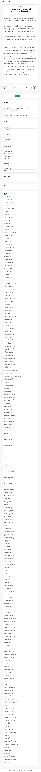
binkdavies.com (7, 450)
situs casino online (33, 80)
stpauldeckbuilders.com (9, 637)
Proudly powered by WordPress (14, 770)
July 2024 (6, 165)
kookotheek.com (7, 260)
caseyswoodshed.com (8, 567)
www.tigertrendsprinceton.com (10, 618)
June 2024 (6, 168)
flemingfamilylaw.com (8, 737)
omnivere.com (7, 214)
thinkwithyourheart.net (9, 315)
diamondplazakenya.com (9, 704)
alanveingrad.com (8, 514)
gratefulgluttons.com (8, 411)
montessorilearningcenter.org (10, 710)
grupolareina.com (7, 277)
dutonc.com (6, 504)
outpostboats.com (8, 406)
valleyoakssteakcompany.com (10, 565)
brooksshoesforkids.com (9, 583)
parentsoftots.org (7, 595)
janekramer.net (7, 496)
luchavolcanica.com (8, 541)
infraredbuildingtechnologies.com (11, 289)
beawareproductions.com (9, 478)
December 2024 (7, 153)
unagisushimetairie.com (9, 241)
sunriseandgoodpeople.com (9, 529)
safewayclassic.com (8, 229)
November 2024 (7, 156)
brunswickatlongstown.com (9, 493)
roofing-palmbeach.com (9, 304)
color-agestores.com (8, 400)
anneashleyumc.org (8, 634)
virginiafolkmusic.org (8, 378)
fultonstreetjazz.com (8, 272)
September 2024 (7, 161)
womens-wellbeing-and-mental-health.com (12, 376)
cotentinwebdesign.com (9, 280)
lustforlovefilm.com (8, 457)
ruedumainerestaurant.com (10, 466)
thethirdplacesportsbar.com (9, 687)
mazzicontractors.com (8, 686)
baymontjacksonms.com (9, 522)
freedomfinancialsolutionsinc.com (11, 627)
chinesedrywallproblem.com (10, 531)
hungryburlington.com (8, 492)
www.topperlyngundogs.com (10, 621)
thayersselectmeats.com (9, 585)
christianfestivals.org (8, 510)
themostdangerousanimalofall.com (11, 430)
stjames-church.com (8, 472)
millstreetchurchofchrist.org (9, 720)
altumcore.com (7, 579)
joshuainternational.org (9, 613)
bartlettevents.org (8, 274)
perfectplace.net (7, 388)
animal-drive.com (7, 580)
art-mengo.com (7, 499)
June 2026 (6, 129)
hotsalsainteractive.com (9, 206)
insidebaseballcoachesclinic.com (10, 717)
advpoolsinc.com (7, 561)
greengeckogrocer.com (8, 361)
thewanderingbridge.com (9, 487)
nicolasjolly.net (7, 459)
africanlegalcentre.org (8, 462)
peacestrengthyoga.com (9, 625)
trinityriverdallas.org (8, 387)
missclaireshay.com (8, 196)
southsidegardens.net (8, 683)
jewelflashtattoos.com (8, 242)
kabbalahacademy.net (8, 352)
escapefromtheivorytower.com (10, 299)
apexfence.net (7, 762)
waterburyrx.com (7, 559)
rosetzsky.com (7, 468)
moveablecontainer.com (9, 275)
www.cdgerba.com (8, 698)
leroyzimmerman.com (8, 734)
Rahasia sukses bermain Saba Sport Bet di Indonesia (14, 113)
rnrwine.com (6, 738)
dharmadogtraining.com (9, 749)
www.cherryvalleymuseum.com (10, 278)
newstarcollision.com (8, 355)
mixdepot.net (7, 671)
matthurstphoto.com (8, 714)
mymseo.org (6, 746)
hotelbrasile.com (7, 271)
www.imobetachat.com (8, 603)
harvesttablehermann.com (9, 291)
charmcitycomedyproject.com (10, 477)
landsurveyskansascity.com (9, 636)
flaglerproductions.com (9, 444)
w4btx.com (6, 349)
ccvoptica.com (7, 660)
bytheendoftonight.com (9, 408)
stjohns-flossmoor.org (8, 534)
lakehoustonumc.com (8, 607)
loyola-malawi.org (7, 403)
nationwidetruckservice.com (10, 544)
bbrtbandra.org (7, 245)
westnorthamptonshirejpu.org (10, 269)
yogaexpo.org (7, 393)
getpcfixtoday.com (8, 244)
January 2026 (7, 136)
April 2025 (6, 144)
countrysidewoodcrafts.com (9, 230)
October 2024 (7, 158)
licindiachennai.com (8, 202)
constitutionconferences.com (10, 571)
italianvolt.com (7, 327)
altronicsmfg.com (7, 218)
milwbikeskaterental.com (9, 520)
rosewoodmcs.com (8, 672)
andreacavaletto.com (8, 396)
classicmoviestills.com (8, 417)
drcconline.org (7, 556)
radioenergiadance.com (9, 259)
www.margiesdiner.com (9, 643)
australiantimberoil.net (9, 286)
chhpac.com (6, 747)
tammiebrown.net (8, 502)
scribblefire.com (7, 391)
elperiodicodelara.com (8, 199)
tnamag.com (6, 582)
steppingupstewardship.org (9, 659)
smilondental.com (7, 354)
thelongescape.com (8, 505)
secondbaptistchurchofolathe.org (11, 744)
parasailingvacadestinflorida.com (11, 722)
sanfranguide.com (8, 424)
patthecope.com (7, 573)
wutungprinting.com (8, 517)
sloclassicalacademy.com (9, 438)
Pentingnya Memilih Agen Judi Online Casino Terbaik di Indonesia (16, 110)
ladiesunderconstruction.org (10, 283)
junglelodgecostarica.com (9, 508)
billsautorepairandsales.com (10, 707)
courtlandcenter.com (8, 552)
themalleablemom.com (9, 489)
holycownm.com (7, 543)
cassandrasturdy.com (8, 414)
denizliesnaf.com (7, 570)
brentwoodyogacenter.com (9, 655)
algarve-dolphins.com (8, 513)
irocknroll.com (7, 318)
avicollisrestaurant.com (9, 555)
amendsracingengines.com (9, 630)
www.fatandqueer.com (8, 633)
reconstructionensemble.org (10, 538)
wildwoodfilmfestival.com (9, 268)
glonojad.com (7, 469)
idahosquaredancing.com (9, 321)
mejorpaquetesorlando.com (9, 346)
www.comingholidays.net (9, 423)
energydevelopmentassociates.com (11, 293)
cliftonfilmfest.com (8, 310)
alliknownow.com (7, 433)
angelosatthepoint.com (9, 562)
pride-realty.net (7, 723)
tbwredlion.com (7, 705)
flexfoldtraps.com (7, 628)
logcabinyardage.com (8, 600)
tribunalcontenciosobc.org (9, 436)
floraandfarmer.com (8, 295)
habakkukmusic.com (8, 609)
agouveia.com (7, 743)
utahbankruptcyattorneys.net (10, 316)
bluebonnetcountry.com (9, 247)
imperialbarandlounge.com (9, 312)
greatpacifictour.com (8, 547)
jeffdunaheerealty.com (8, 624)
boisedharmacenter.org (9, 399)
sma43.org (6, 653)
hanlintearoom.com (8, 728)
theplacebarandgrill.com (9, 558)
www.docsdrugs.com (8, 642)
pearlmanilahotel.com (8, 250)
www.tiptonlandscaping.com (10, 657)
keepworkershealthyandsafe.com (11, 236)
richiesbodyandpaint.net (9, 200)
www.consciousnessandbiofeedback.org (12, 677)
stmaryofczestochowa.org (9, 484)
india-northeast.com (8, 303)
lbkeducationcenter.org (9, 385)
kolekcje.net (6, 382)
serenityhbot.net (7, 612)
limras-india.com (7, 197)
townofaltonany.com (8, 523)
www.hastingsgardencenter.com (10, 680)
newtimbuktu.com (8, 217)
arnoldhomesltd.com (8, 307)
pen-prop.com (7, 616)
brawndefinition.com (8, 445)
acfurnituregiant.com (8, 211)
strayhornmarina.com (8, 442)
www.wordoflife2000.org (9, 319)
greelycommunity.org (8, 465)
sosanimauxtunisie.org (8, 254)
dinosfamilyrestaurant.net (9, 287)
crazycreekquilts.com (8, 448)
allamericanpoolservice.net (9, 372)
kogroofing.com (7, 256)
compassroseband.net (8, 577)
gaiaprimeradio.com (8, 501)
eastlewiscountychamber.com (10, 435)
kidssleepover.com (8, 223)
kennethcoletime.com (8, 490)
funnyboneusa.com (8, 535)
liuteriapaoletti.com (8, 528)
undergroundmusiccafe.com (10, 759)
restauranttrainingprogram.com (10, 370)
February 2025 (7, 149)
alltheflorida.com (7, 716)
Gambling (7, 80)
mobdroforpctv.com (8, 412)
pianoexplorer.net (7, 681)
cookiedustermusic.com (9, 537)
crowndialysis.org (7, 369)
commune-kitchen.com (9, 454)
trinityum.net (7, 684)
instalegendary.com (8, 235)
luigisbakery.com (7, 663)
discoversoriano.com (8, 420)
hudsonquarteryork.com (9, 695)
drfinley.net (6, 735)
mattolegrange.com (8, 507)
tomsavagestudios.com (9, 375)
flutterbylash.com (7, 726)
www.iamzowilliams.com (9, 678)
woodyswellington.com (8, 690)
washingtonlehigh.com (8, 661)
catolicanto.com (7, 384)
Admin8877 (21, 13)
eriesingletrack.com (8, 337)
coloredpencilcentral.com (9, 309)
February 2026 (7, 134)
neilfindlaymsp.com (8, 553)
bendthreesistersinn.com (9, 532)
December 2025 (7, 139)
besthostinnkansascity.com (9, 756)
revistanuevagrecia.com (9, 471)
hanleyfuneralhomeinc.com (9, 345)
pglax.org (6, 525)
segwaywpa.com (7, 588)
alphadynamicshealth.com (9, 725)
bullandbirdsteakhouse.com (9, 648)
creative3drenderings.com (9, 597)
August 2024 (6, 163)
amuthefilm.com (7, 456)
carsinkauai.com (7, 719)
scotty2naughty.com (8, 474)
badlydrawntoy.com (8, 606)
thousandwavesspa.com (9, 550)
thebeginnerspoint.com (9, 421)
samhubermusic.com (8, 761)
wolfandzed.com (7, 666)
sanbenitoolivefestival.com (9, 415)
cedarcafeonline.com (8, 209)
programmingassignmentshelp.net (11, 221)
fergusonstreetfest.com (9, 711)
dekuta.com (6, 668)
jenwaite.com (7, 2)
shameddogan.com (8, 594)
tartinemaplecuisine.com (9, 495)
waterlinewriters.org (8, 592)
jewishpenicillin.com (8, 373)
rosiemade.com (7, 340)
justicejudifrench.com (8, 486)
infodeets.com (7, 205)
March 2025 (6, 146)
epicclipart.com (7, 248)
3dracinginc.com (7, 427)
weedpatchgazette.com (9, 334)
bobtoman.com (7, 253)
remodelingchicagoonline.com (10, 654)
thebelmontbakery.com (9, 227)
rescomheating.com (8, 753)
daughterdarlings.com (8, 203)
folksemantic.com (7, 324)
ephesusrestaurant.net (9, 689)
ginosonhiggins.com (8, 516)
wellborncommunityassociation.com (11, 266)
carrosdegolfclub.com (8, 292)
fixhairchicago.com (8, 568)
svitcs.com (6, 574)
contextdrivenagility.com (9, 480)
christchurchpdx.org (8, 451)
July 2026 (6, 127)
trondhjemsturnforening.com (10, 702)
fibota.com (6, 696)
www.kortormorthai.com (9, 631)
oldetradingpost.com (8, 281)
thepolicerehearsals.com (9, 432)
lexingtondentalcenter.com (9, 366)
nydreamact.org (7, 239)
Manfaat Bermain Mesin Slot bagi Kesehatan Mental (14, 105)
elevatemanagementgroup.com (10, 732)
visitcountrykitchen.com (9, 511)
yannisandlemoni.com (8, 333)
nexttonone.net (7, 610)
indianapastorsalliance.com (9, 564)
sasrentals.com (7, 357)
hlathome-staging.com (8, 363)
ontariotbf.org (7, 233)
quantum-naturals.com (9, 708)
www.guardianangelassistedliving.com (12, 701)
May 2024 (6, 170)
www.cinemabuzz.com (8, 669)
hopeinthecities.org (8, 409)
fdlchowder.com (7, 645)
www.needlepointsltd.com (9, 646)
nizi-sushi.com (7, 498)
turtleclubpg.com (7, 546)
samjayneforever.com (8, 713)
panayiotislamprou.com (9, 262)
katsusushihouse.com (8, 463)
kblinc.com (6, 336)
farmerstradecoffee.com (9, 598)
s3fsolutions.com (7, 297)
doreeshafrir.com (7, 475)
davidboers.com (7, 601)
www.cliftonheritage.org (9, 651)
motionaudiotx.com (8, 750)
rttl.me (5, 752)
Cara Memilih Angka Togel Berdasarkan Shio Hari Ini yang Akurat (16, 108)
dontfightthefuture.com (9, 306)
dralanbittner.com (7, 331)
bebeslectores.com (8, 285)
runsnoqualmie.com (8, 640)
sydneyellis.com (7, 367)
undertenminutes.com (8, 212)
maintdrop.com (7, 251)
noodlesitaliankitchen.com (9, 238)
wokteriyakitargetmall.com (9, 364)
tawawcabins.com (7, 322)
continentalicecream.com (9, 447)
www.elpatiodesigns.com (9, 693)
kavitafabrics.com (7, 540)
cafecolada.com (7, 418)
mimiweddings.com (8, 755)
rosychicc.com (7, 405)
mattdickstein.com (8, 604)
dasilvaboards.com (8, 439)
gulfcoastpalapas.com (8, 589)
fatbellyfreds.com (7, 692)
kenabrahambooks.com (9, 453)
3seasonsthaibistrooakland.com (10, 390)
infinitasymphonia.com (9, 460)
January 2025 (7, 151)
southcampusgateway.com (9, 263)
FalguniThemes (29, 770)
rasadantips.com (7, 215)
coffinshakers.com (8, 483)
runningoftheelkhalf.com (9, 622)
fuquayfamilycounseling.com (10, 741)
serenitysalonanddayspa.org (10, 208)
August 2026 (6, 124)
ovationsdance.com (8, 379)
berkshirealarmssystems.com (10, 328)
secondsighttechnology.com (9, 358)
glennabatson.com (8, 441)
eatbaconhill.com (7, 220)
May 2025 (6, 141)
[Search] (37, 2)
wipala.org (6, 402)
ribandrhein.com (7, 381)
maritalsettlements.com (9, 519)
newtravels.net (7, 224)
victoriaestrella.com (8, 549)
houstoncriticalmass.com (9, 429)
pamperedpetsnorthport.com (10, 339)
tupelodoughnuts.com (8, 342)
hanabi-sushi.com (7, 665)
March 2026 (6, 132)
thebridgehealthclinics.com (9, 591)
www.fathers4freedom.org (9, 619)
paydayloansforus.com (8, 226)
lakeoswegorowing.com (9, 740)
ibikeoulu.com (7, 481)
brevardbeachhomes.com (9, 298)
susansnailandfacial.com (9, 615)
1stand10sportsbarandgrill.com (10, 348)
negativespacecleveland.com (10, 526)
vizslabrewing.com (8, 330)
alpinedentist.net (7, 257)
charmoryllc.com (7, 426)
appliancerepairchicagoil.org (10, 232)
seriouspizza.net (7, 576)
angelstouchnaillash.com (9, 351)
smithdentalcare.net (8, 758)
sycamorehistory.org (8, 674)
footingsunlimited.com (8, 639)
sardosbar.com (7, 325)
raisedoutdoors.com (8, 313)
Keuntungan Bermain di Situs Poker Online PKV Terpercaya (15, 115)
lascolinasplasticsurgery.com (10, 649)
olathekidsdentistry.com (9, 343)
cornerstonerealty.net (8, 675)
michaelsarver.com (8, 360)
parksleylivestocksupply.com (10, 397)
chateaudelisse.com (8, 265)
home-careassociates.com (9, 394)
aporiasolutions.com (8, 586)
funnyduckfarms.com (8, 729)
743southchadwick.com (9, 301)
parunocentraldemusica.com (10, 699)
